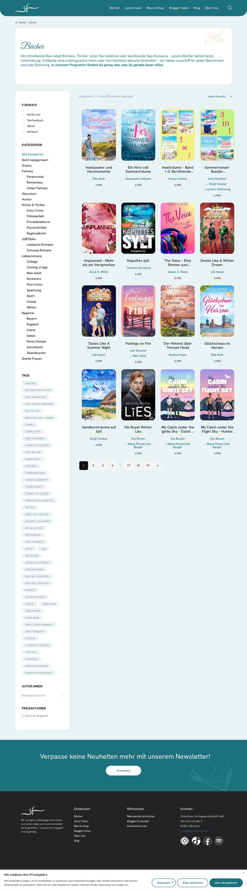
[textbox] (42, 695)
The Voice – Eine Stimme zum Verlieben (177, 263)
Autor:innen (81, 821)
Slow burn (32, 617)
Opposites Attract (37, 562)
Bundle (29, 424)
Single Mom (32, 611)
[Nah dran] (243, 872)
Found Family (33, 486)
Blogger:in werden (138, 821)
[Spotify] (219, 841)
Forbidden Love (35, 473)
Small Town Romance (39, 624)
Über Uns (80, 835)
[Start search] (229, 8)
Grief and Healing (37, 514)
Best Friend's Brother (39, 404)
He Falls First (34, 528)
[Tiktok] (196, 841)
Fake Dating (33, 452)
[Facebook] (207, 841)
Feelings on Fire (138, 344)
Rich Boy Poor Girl (37, 576)
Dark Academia (35, 438)
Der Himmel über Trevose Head (178, 346)
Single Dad (49, 604)
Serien (29, 604)
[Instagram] (184, 841)
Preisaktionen (34, 569)
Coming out (32, 431)
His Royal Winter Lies (138, 429)
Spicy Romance (34, 631)
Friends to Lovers (37, 493)
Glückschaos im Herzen (217, 346)
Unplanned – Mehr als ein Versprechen (99, 263)
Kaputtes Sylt (138, 261)
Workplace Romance (38, 673)
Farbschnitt (33, 459)
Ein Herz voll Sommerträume (138, 169)
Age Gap (30, 383)
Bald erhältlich (35, 397)
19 (147, 465)
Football (31, 466)
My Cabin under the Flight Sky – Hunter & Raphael (217, 429)
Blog (76, 840)
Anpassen (163, 883)
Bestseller (32, 411)
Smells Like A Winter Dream (217, 263)
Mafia (29, 548)
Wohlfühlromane (36, 666)
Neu (44, 548)
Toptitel (30, 652)
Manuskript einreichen (141, 816)
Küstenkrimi (33, 535)
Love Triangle (34, 542)
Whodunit (31, 659)
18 (138, 465)
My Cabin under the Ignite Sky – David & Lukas (177, 429)
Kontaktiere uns (137, 826)
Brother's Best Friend (39, 417)
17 (128, 465)
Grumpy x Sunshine (37, 521)
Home (22, 22)
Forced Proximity (36, 480)
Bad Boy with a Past (38, 390)
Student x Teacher (37, 645)
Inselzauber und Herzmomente (99, 169)
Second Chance (35, 597)
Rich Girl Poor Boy (37, 583)
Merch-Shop (81, 826)
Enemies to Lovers (37, 445)
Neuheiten (31, 555)
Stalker (30, 638)
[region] (123, 880)
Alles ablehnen (192, 883)
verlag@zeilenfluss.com (194, 830)
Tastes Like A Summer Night (98, 346)
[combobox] (42, 695)
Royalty (30, 590)
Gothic (29, 507)
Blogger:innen (82, 830)
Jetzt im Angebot (36, 716)
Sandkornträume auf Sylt (99, 429)
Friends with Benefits (39, 500)
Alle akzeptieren (226, 883)
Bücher (78, 816)
